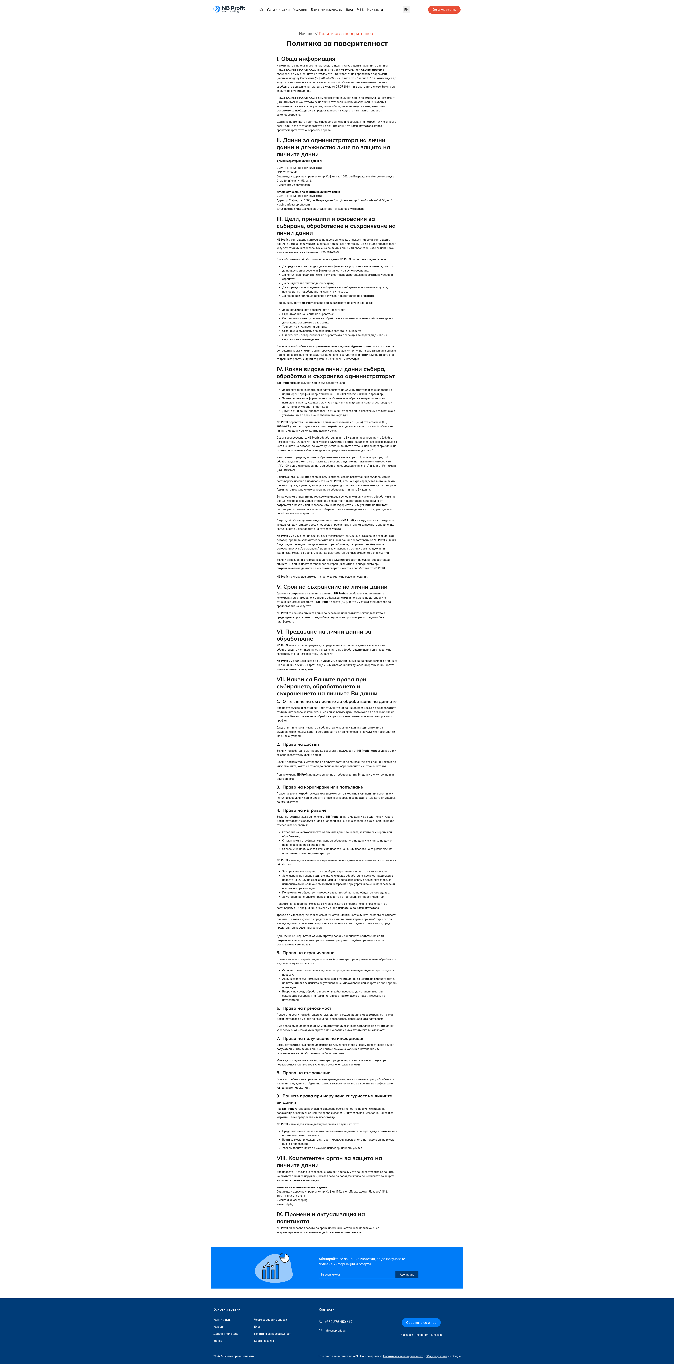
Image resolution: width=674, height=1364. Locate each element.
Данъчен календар (326, 9)
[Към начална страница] (229, 9)
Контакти (375, 9)
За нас (217, 1340)
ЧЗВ (360, 9)
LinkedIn (436, 1334)
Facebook (407, 1334)
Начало (306, 33)
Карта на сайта (264, 1340)
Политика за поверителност (272, 1333)
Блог (349, 9)
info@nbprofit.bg (335, 1330)
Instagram (422, 1334)
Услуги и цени (278, 9)
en (406, 10)
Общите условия (436, 1356)
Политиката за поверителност (403, 1356)
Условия (300, 9)
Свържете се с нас (444, 9)
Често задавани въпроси (270, 1319)
